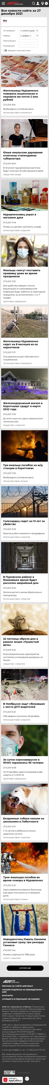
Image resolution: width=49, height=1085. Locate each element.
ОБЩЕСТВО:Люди (12, 175)
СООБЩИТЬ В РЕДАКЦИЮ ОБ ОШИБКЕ (21, 999)
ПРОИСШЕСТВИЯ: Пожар (15, 481)
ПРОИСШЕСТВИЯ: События (16, 230)
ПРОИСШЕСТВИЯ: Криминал (17, 113)
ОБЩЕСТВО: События (14, 425)
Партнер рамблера (24, 1072)
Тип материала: (9, 31)
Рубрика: (6, 36)
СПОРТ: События (11, 958)
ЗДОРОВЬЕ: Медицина (14, 301)
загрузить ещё (25, 968)
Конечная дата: (9, 46)
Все (5, 20)
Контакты (7, 995)
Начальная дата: (9, 41)
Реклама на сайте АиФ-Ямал (17, 986)
